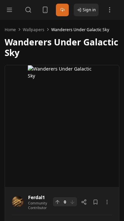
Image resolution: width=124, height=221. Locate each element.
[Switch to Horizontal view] (45, 10)
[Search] (28, 10)
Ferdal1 (36, 197)
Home (10, 29)
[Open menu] (9, 10)
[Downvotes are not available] (72, 201)
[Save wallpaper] (95, 202)
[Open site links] (109, 10)
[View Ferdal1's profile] (17, 202)
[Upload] (62, 10)
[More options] (107, 202)
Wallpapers (33, 29)
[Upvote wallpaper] (57, 201)
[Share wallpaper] (84, 202)
